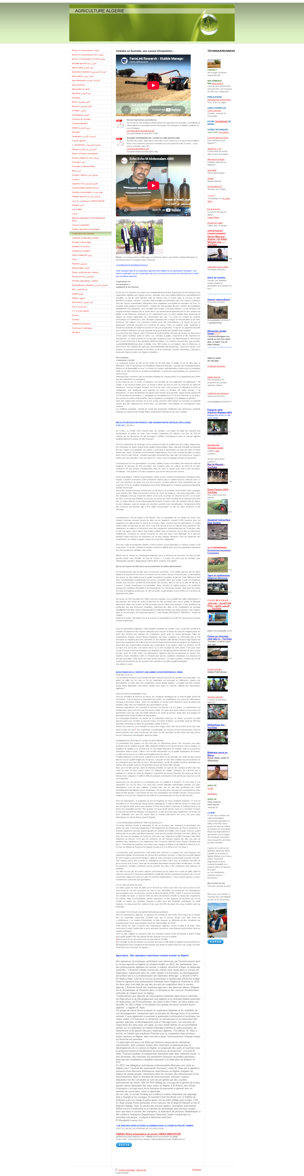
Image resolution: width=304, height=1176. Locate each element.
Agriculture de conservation (219, 100)
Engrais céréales (214, 669)
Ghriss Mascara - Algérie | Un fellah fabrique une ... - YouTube (217, 240)
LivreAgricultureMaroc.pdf (138, 149)
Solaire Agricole (213, 377)
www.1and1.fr (217, 83)
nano (217, 451)
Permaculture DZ (214, 186)
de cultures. (224, 132)
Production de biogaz (216, 366)
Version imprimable (126, 1170)
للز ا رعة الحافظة (214, 149)
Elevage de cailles (215, 223)
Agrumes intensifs (215, 697)
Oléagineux (212, 794)
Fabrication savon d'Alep (217, 267)
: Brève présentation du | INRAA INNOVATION (148, 1134)
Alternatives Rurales (216, 159)
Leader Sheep (213, 217)
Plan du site (141, 1170)
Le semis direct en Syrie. (218, 138)
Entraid (210, 178)
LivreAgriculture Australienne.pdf (140, 131)
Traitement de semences (218, 393)
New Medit (211, 170)
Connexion (196, 1169)
